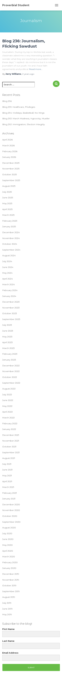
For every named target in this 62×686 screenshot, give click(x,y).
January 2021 (8, 498)
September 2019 (11, 591)
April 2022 (7, 411)
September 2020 (11, 522)
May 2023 (7, 336)
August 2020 (9, 527)
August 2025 (8, 186)
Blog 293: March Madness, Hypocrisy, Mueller (26, 118)
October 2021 (9, 446)
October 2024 (9, 244)
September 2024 (11, 249)
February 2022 (9, 423)
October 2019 (9, 585)
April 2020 (7, 550)
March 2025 (8, 215)
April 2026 (7, 139)
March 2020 (8, 556)
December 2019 (10, 574)
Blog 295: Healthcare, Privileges (18, 107)
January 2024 (9, 296)
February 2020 (10, 562)
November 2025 (10, 168)
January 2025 (9, 226)
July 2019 (6, 603)
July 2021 (6, 464)
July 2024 (7, 261)
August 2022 (8, 388)
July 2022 (7, 394)
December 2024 (11, 232)
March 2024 (8, 284)
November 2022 (11, 371)
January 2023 (9, 359)
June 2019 (7, 608)
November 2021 (10, 440)
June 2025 (7, 197)
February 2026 (9, 151)
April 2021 (7, 481)
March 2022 (8, 417)
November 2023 (11, 307)
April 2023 (7, 342)
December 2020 (11, 504)
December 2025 (10, 163)
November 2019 (10, 579)
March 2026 (8, 145)
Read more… (35, 69)
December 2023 (11, 301)
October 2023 (9, 313)
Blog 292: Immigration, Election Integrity (23, 124)
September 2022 (11, 382)
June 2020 (7, 539)
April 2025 (7, 209)
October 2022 (9, 377)
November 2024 (11, 238)
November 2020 (11, 510)
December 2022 (11, 365)
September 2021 (11, 452)
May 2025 (7, 203)
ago (28, 74)
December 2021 (10, 435)
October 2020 (9, 516)
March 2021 (8, 487)
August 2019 (8, 597)
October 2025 (9, 174)
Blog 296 (7, 101)
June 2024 (7, 267)
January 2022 (9, 429)
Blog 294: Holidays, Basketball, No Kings (23, 112)
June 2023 (7, 330)
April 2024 (7, 278)
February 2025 (9, 220)
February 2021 (9, 493)
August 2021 (8, 458)
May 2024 (7, 273)
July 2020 (7, 533)
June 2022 (7, 400)
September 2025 (11, 180)
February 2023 (9, 354)
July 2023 (7, 325)
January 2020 (9, 568)
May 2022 (7, 406)
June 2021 (7, 469)
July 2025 (7, 192)
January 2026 (9, 157)
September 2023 (11, 319)
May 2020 (7, 545)
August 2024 (9, 255)
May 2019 (7, 614)
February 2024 (9, 290)
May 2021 (7, 475)
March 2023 (8, 348)
